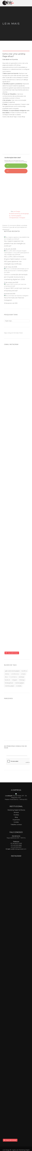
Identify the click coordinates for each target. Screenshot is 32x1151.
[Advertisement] (16, 135)
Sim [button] (8, 165)
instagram (14, 680)
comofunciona (15, 674)
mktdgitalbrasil (13, 217)
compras (23, 674)
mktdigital (22, 217)
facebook (7, 680)
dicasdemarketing (14, 213)
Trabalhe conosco (16, 824)
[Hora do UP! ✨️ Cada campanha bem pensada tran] (17, 368)
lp (9, 215)
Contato (16, 822)
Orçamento (16, 819)
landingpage (25, 213)
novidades (18, 685)
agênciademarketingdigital (12, 671)
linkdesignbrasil (9, 683)
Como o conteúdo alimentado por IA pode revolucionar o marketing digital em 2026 (16, 277)
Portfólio (16, 815)
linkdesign (22, 680)
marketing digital (9, 685)
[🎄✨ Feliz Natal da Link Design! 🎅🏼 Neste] (17, 578)
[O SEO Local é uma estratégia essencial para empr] (17, 425)
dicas (6, 677)
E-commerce (13, 677)
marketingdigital (16, 215)
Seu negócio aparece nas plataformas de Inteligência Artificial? (14, 243)
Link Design (16, 211)
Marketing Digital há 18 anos (16, 810)
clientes (7, 674)
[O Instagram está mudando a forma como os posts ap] (17, 487)
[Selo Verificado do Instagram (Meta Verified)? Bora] (17, 622)
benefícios (24, 671)
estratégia (21, 677)
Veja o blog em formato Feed (13, 333)
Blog (16, 817)
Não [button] (8, 171)
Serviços (16, 812)
